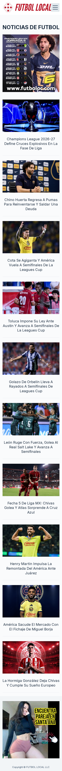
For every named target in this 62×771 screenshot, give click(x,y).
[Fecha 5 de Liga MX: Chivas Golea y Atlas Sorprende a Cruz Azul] (31, 480)
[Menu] (55, 7)
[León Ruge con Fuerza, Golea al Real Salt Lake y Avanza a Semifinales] (31, 419)
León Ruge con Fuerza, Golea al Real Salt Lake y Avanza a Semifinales (31, 447)
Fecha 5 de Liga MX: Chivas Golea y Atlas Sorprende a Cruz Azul (31, 507)
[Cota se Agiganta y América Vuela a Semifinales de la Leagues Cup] (31, 237)
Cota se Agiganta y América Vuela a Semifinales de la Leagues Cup (31, 265)
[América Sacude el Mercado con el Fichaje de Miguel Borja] (31, 601)
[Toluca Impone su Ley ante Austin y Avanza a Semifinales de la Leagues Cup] (31, 298)
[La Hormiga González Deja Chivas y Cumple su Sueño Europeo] (31, 657)
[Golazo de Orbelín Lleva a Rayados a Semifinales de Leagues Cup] (31, 358)
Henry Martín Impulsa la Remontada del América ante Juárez (31, 568)
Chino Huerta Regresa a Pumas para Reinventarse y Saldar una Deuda (31, 204)
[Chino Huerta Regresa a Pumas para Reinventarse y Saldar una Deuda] (31, 176)
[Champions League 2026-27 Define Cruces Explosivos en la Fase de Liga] (31, 116)
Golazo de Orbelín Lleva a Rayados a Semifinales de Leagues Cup (31, 386)
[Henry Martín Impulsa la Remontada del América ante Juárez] (31, 540)
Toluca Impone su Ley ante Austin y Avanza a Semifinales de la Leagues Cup (31, 325)
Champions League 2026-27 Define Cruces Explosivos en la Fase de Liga (31, 143)
